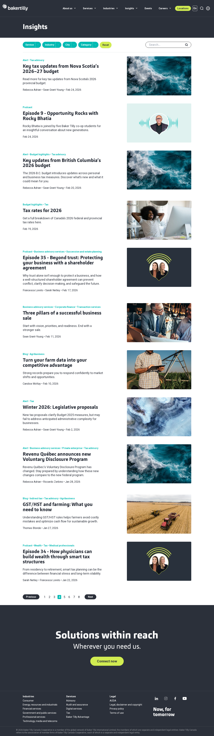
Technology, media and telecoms (40, 721)
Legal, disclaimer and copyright (126, 704)
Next (90, 597)
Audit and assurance (77, 704)
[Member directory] (208, 8)
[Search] (201, 8)
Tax (68, 713)
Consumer (28, 700)
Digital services (74, 708)
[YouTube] (184, 698)
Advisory (70, 700)
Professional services (34, 717)
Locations (183, 8)
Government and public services (39, 713)
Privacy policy (117, 708)
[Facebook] (175, 698)
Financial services (32, 708)
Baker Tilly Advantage (77, 717)
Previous (31, 597)
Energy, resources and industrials (40, 704)
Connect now (107, 661)
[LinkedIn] (156, 698)
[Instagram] (166, 698)
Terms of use (117, 713)
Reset (105, 45)
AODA (113, 700)
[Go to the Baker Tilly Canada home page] (15, 8)
